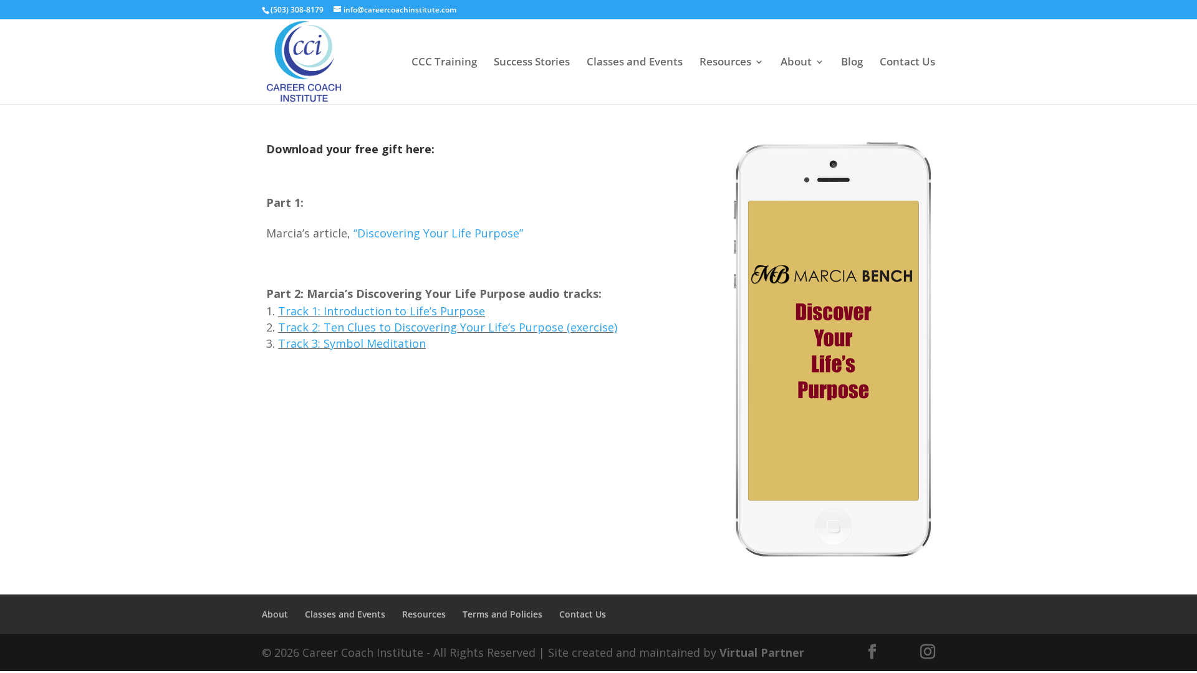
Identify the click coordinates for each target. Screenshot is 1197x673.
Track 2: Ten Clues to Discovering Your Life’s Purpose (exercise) (447, 327)
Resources (725, 63)
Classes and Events (635, 63)
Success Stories (532, 63)
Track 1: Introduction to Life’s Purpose (381, 310)
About (796, 63)
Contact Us (907, 63)
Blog (852, 63)
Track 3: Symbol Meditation (352, 343)
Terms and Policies (502, 614)
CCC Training (444, 63)
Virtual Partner (761, 652)
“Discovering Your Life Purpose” (438, 233)
